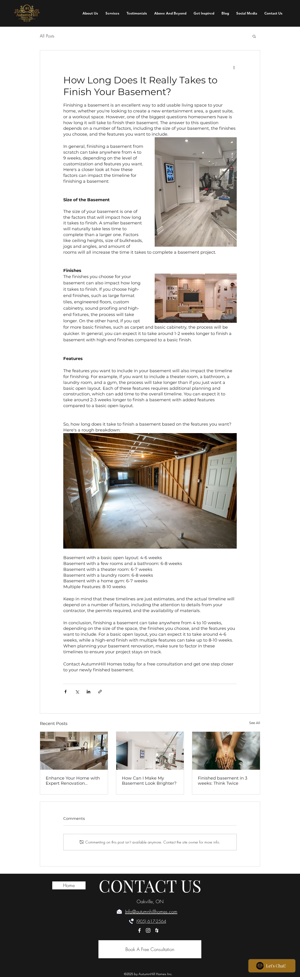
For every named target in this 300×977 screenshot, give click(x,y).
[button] (254, 36)
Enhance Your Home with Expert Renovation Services (73, 781)
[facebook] (139, 930)
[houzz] (157, 930)
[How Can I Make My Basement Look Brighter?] (150, 751)
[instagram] (148, 930)
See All (254, 723)
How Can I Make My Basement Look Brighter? (149, 781)
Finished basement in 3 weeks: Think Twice (222, 781)
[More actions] (234, 67)
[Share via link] (100, 691)
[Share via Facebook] (65, 691)
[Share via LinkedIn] (88, 691)
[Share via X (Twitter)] (77, 691)
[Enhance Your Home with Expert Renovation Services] (74, 751)
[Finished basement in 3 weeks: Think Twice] (226, 751)
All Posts (47, 36)
